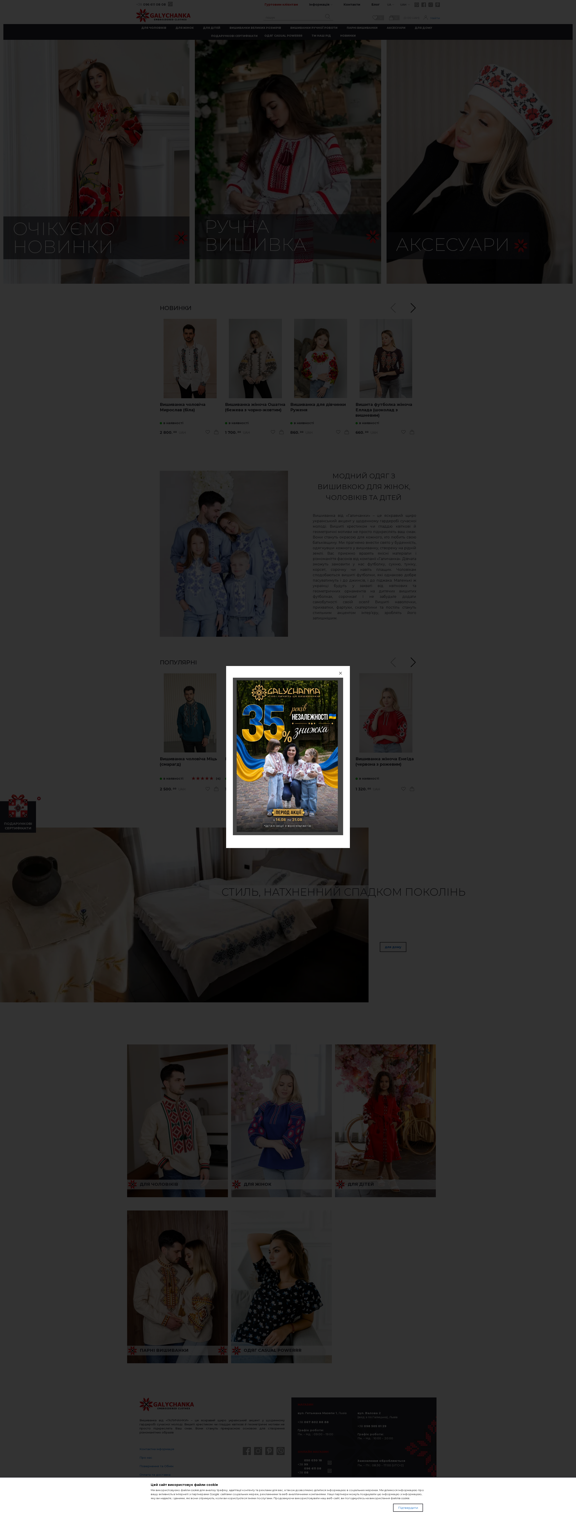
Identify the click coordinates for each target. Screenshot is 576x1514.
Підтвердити (408, 1508)
